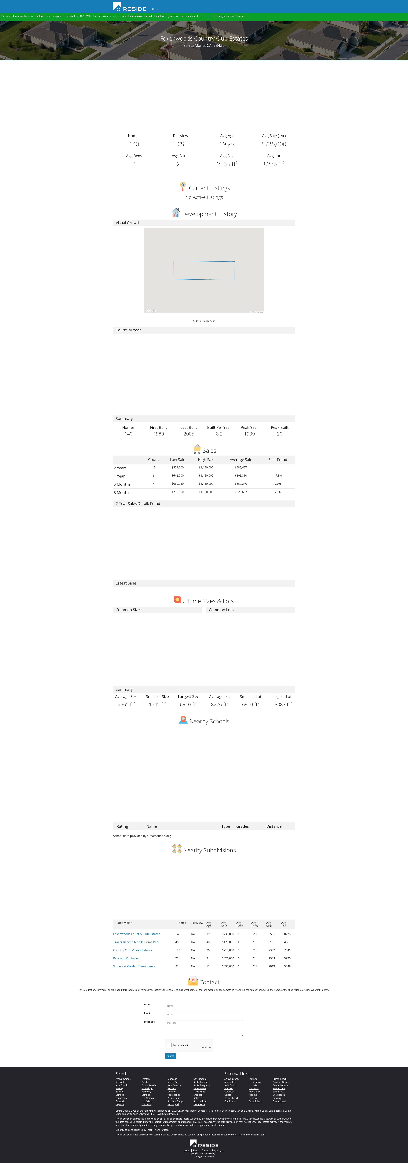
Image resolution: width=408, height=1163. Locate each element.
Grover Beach (149, 1085)
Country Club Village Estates (132, 950)
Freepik (150, 1129)
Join (222, 1150)
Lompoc (146, 1094)
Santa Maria (199, 1088)
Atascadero (121, 1082)
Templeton (199, 1104)
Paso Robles (174, 1094)
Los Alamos (148, 1097)
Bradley (119, 1088)
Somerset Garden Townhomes (134, 966)
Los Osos (146, 1104)
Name (147, 1004)
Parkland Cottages (125, 958)
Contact (205, 1150)
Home (155, 9)
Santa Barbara (200, 1082)
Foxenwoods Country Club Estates (136, 934)
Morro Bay (173, 1082)
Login (215, 1150)
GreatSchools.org (159, 836)
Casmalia (120, 1101)
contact (207, 16)
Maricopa (172, 1078)
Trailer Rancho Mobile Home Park (136, 942)
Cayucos (120, 1104)
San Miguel (173, 1104)
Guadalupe (147, 1088)
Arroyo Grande (123, 1078)
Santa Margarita (201, 1085)
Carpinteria (121, 1097)
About (196, 1150)
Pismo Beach (174, 1097)
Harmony (146, 1091)
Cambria (120, 1094)
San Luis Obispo (176, 1101)
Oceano (172, 1091)
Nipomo (172, 1088)
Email (147, 1013)
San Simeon (199, 1078)
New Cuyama (174, 1085)
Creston (146, 1078)
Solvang (197, 1097)
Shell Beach (279, 1094)
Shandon (198, 1094)
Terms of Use (235, 1134)
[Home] (130, 6)
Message (149, 1021)
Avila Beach (121, 1085)
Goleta (145, 1082)
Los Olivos (147, 1101)
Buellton (120, 1091)
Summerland (200, 1101)
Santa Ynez (199, 1091)
